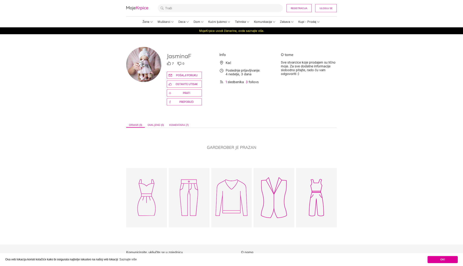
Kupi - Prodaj (307, 22)
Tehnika (240, 22)
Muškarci (164, 22)
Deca (181, 22)
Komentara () (179, 125)
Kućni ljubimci (217, 22)
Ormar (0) (135, 125)
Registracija (299, 8)
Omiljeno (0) (156, 125)
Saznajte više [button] (128, 259)
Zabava (285, 22)
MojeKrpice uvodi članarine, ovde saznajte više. (231, 31)
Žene (146, 22)
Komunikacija (263, 22)
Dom (197, 22)
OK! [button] (442, 259)
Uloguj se (326, 8)
